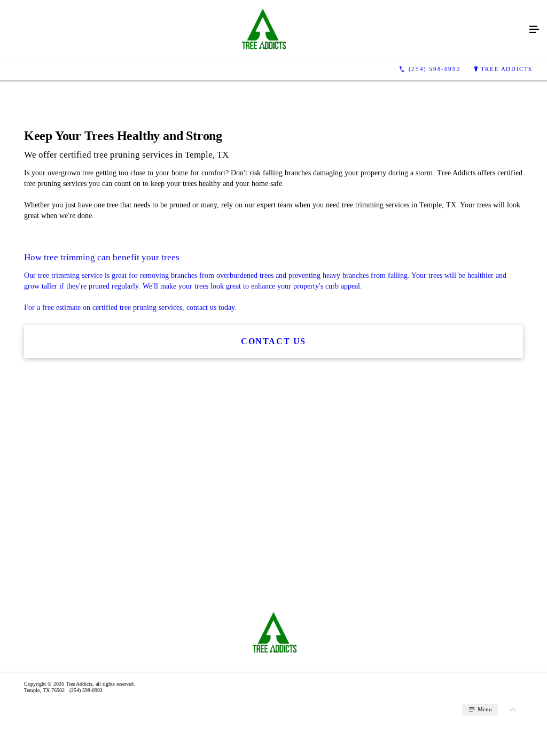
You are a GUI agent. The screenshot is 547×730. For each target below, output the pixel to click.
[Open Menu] (534, 29)
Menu (484, 709)
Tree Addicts (507, 69)
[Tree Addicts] (262, 30)
